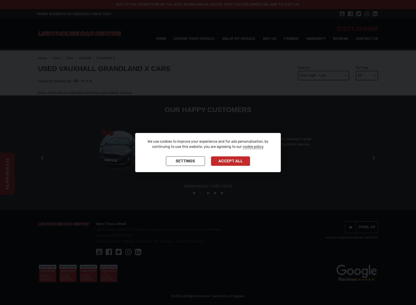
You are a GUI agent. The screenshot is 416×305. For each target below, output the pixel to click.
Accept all (230, 161)
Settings (185, 161)
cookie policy (253, 147)
